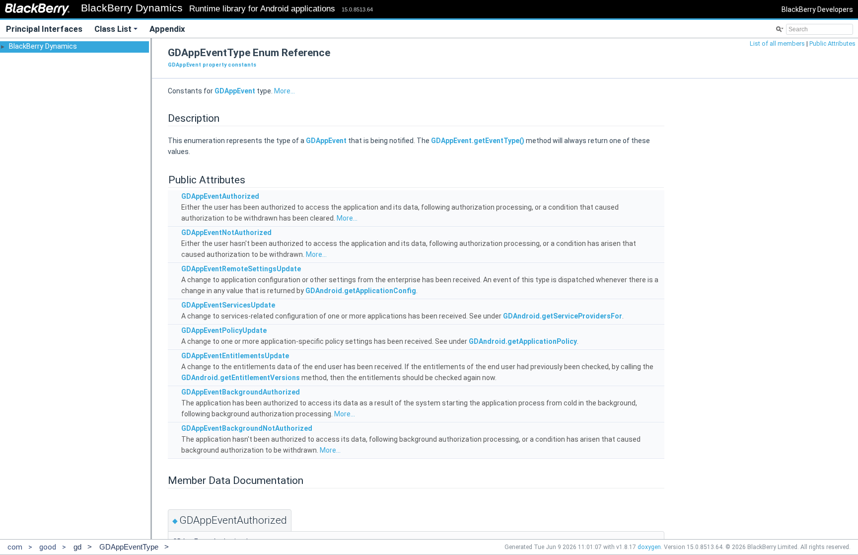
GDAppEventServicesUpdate (228, 305)
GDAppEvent (234, 91)
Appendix (167, 29)
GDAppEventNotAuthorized (226, 233)
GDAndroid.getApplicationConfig (360, 291)
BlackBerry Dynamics (43, 46)
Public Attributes (832, 43)
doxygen (649, 547)
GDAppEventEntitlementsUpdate (235, 356)
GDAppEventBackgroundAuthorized (240, 392)
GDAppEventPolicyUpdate (224, 330)
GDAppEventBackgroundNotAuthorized (246, 428)
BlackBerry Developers (817, 9)
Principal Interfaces (44, 29)
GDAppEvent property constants (212, 65)
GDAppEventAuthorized (220, 196)
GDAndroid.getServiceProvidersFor (562, 316)
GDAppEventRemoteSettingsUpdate (241, 269)
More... (284, 91)
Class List (113, 29)
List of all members (777, 43)
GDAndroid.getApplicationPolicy (523, 341)
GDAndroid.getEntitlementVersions (240, 378)
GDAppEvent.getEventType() (477, 141)
